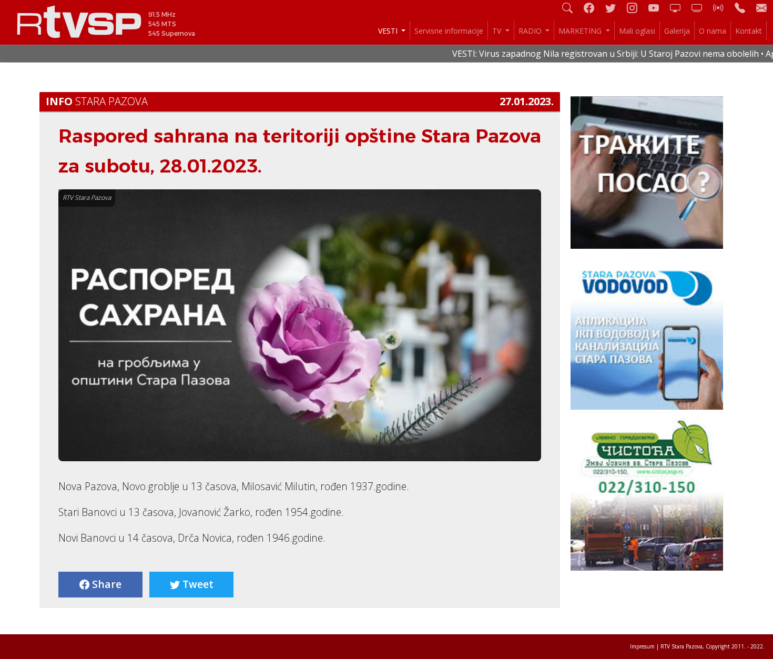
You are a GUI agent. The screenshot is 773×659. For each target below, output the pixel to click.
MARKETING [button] (581, 31)
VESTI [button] (389, 31)
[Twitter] (614, 8)
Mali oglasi (637, 31)
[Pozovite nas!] (744, 8)
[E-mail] (761, 8)
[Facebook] (593, 8)
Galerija (677, 31)
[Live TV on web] (700, 8)
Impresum (642, 646)
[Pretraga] (571, 8)
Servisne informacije (448, 31)
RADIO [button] (531, 31)
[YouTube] (657, 8)
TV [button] (497, 31)
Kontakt (748, 31)
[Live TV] (679, 8)
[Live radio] (722, 8)
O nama (712, 31)
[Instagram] (636, 8)
